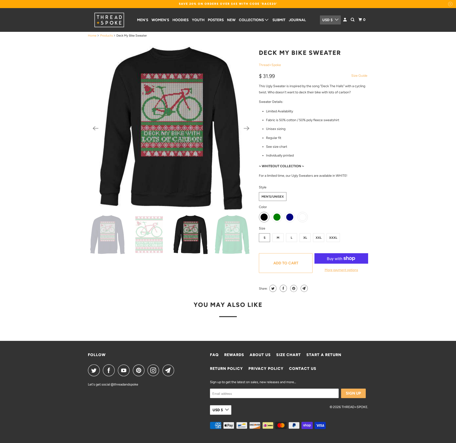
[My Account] (345, 19)
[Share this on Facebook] (283, 288)
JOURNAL (297, 20)
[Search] (353, 19)
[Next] (246, 128)
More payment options (341, 270)
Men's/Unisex (272, 196)
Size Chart (288, 354)
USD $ (327, 20)
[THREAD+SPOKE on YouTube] (125, 370)
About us (260, 354)
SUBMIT (278, 20)
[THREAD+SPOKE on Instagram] (154, 370)
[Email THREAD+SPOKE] (169, 370)
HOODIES (180, 20)
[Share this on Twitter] (272, 288)
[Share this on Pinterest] (293, 288)
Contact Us (302, 368)
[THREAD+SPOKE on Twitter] (95, 370)
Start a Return (323, 354)
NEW (231, 20)
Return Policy (226, 368)
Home (92, 35)
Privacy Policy (266, 368)
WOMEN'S (160, 20)
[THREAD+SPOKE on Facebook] (110, 370)
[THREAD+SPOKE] (109, 20)
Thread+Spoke (270, 65)
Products (106, 35)
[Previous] (95, 128)
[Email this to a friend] (303, 288)
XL (305, 237)
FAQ (214, 354)
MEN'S (142, 20)
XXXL (333, 237)
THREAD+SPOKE (354, 407)
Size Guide (359, 76)
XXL (319, 237)
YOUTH (198, 20)
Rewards (234, 354)
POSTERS (216, 20)
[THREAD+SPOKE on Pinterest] (140, 370)
